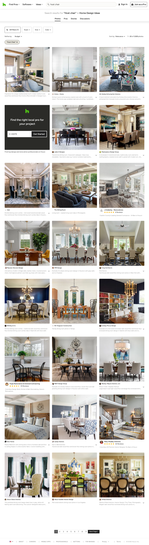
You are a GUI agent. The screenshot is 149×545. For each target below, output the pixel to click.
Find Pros (13, 4)
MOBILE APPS (46, 541)
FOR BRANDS (90, 541)
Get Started (39, 134)
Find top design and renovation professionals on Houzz (25, 152)
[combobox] (81, 4)
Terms (119, 541)
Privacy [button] (104, 541)
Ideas (38, 4)
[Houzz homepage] (4, 4)
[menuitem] (14, 4)
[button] (13, 30)
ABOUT (21, 541)
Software (26, 4)
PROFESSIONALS (62, 541)
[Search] (48, 4)
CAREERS (32, 541)
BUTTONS (76, 541)
